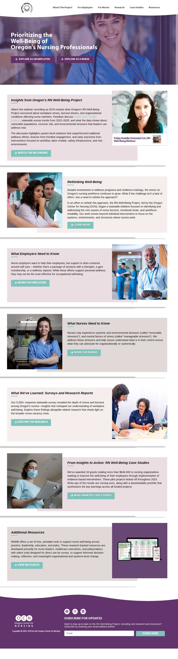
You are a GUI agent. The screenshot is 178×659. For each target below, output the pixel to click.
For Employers (85, 8)
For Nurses (103, 8)
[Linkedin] (83, 611)
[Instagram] (75, 611)
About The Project (62, 8)
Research (119, 8)
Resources (154, 8)
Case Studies (136, 8)
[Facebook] (67, 611)
